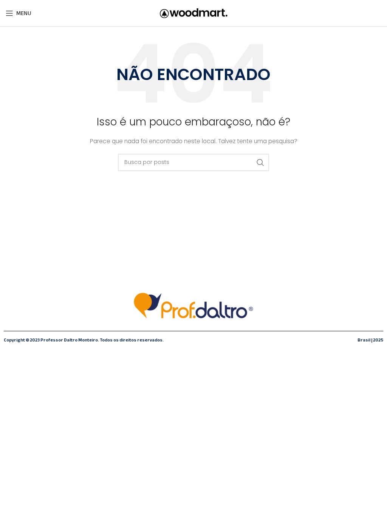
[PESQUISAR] (260, 162)
